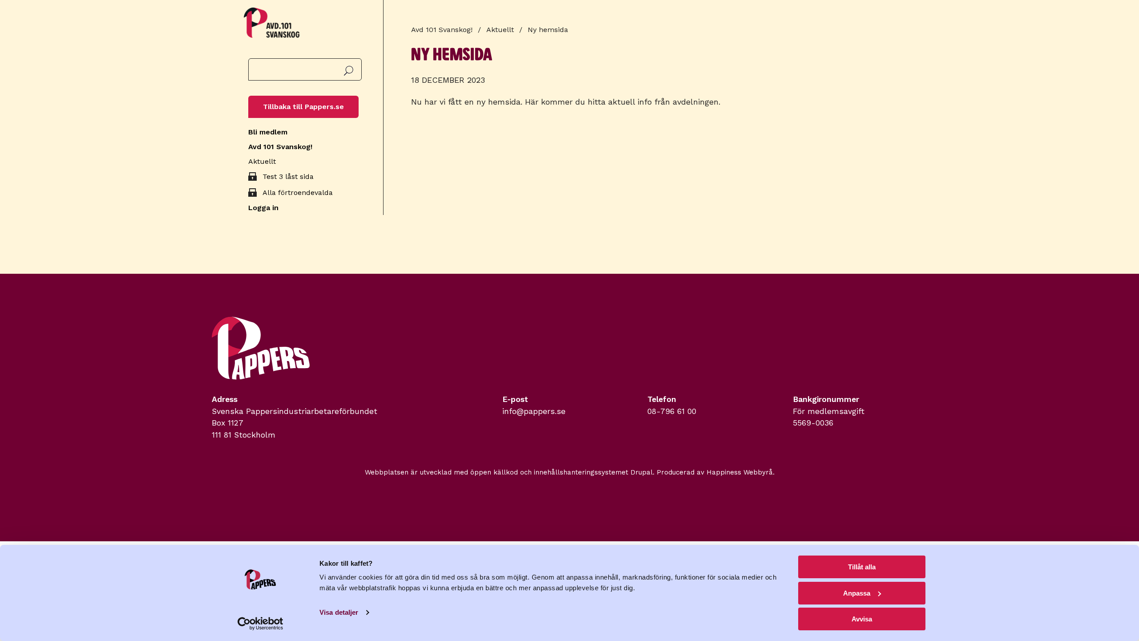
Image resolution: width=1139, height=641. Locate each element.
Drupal (641, 472)
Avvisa (862, 619)
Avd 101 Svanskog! (280, 146)
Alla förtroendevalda (298, 192)
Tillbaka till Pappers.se (303, 106)
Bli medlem (267, 132)
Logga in (263, 207)
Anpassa (856, 593)
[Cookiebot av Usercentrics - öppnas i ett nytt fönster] (260, 623)
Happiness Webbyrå (740, 472)
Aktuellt (262, 161)
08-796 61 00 (671, 411)
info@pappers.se (533, 411)
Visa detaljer (338, 612)
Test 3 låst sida (288, 176)
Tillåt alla (862, 567)
